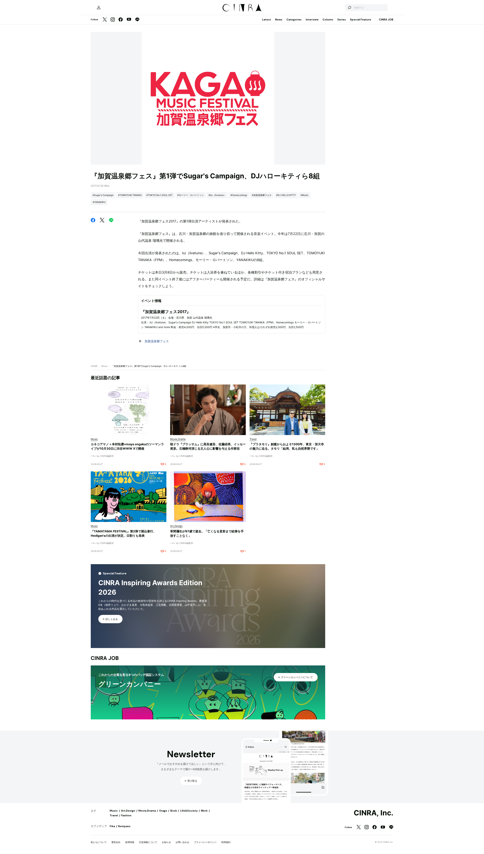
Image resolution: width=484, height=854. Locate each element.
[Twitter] (105, 19)
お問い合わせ (182, 842)
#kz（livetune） (217, 195)
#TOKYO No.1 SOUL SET (159, 195)
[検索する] (349, 7)
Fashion (126, 815)
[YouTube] (128, 20)
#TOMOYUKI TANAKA (130, 195)
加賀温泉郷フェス (157, 341)
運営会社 (115, 842)
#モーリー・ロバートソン (190, 195)
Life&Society (189, 810)
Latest (266, 19)
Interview (312, 19)
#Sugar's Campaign (103, 195)
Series (341, 19)
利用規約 (225, 842)
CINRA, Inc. (373, 813)
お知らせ (166, 842)
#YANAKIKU (99, 202)
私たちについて (99, 842)
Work (204, 810)
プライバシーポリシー (205, 842)
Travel (114, 815)
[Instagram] (113, 19)
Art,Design (128, 810)
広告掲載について (148, 842)
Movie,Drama (147, 810)
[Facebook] (121, 19)
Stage (163, 810)
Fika (112, 826)
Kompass (124, 826)
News (278, 19)
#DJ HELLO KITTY (286, 195)
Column (328, 19)
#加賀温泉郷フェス (261, 195)
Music (104, 366)
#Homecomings (238, 195)
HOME (94, 366)
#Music (305, 195)
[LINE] (137, 19)
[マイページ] (98, 7)
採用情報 (129, 842)
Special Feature (360, 19)
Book (173, 810)
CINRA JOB (386, 19)
